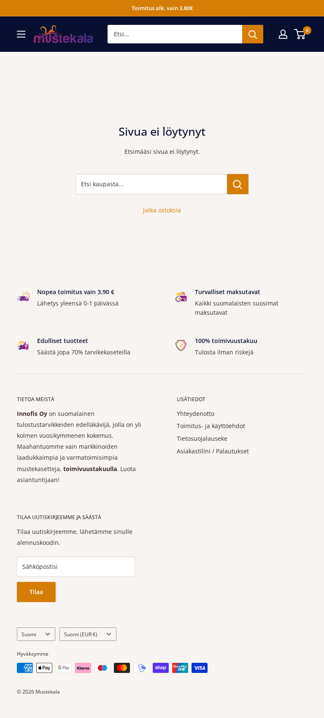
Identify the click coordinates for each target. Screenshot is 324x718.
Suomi (29, 634)
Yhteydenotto (195, 414)
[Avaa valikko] (21, 34)
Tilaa (36, 592)
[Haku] (252, 34)
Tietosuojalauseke (202, 438)
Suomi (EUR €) (80, 634)
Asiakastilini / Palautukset (213, 451)
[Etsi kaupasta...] (237, 184)
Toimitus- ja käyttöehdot (211, 426)
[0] (300, 34)
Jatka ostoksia (162, 210)
